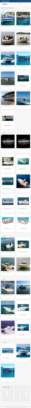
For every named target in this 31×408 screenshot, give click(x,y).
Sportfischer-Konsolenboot (18, 395)
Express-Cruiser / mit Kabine (25, 395)
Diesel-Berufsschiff (25, 393)
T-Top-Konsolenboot (25, 389)
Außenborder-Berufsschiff (5, 394)
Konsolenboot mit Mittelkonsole (12, 396)
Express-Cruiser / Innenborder (12, 398)
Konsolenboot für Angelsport (18, 393)
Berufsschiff (5, 390)
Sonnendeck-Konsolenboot (12, 391)
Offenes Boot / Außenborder (25, 397)
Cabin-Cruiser (18, 397)
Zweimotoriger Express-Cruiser (18, 391)
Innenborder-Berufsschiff (5, 392)
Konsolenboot (5, 396)
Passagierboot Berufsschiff (18, 389)
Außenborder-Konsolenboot (12, 389)
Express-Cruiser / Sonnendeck (12, 393)
